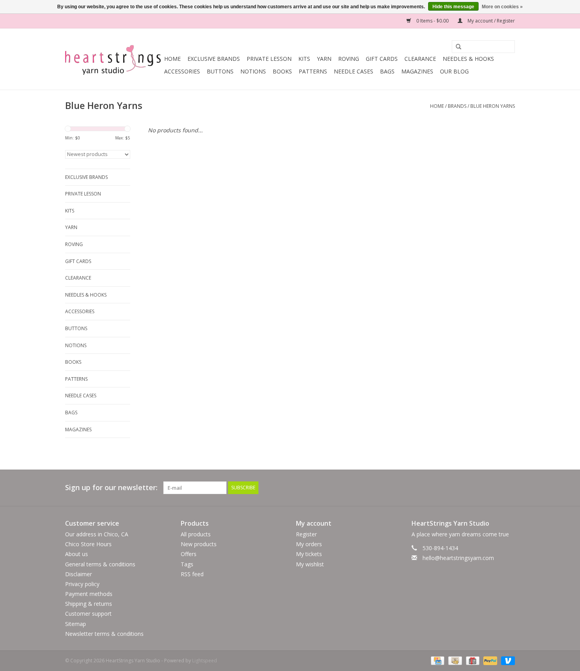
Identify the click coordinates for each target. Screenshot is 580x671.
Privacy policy (82, 584)
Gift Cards (382, 58)
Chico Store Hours (88, 544)
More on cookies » (502, 6)
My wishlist (310, 564)
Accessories (182, 71)
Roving (348, 58)
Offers (188, 554)
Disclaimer (78, 574)
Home (172, 58)
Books (282, 71)
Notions (253, 71)
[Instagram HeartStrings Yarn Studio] (508, 487)
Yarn (324, 58)
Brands (457, 106)
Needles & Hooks (468, 58)
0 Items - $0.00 (432, 20)
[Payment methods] (436, 660)
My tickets (309, 554)
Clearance (420, 58)
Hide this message (453, 6)
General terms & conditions (100, 564)
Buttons (220, 71)
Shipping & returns (88, 603)
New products (199, 544)
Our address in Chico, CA (96, 534)
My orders (309, 544)
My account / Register (490, 20)
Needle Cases (353, 71)
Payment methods (88, 594)
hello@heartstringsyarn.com (458, 558)
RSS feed (192, 574)
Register (306, 534)
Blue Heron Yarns (492, 106)
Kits (304, 58)
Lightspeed (204, 660)
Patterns (313, 71)
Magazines (417, 71)
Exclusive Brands (213, 58)
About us (76, 554)
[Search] (456, 47)
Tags (187, 564)
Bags (387, 71)
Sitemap (75, 624)
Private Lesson (269, 58)
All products (196, 534)
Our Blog (454, 71)
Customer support (88, 613)
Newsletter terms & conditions (104, 633)
